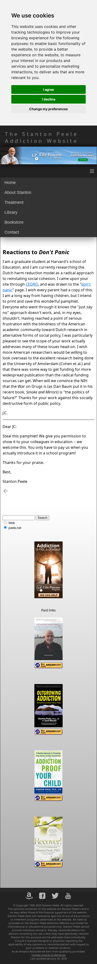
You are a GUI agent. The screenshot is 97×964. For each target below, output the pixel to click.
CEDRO (32, 284)
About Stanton (17, 192)
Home (10, 182)
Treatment (14, 202)
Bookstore (14, 222)
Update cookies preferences (49, 955)
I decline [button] (48, 99)
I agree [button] (48, 89)
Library (10, 212)
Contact (11, 232)
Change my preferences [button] (48, 109)
